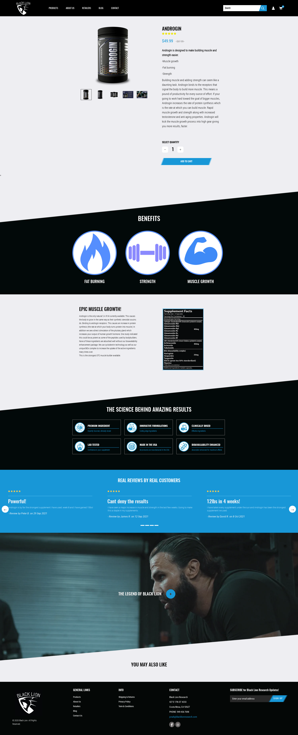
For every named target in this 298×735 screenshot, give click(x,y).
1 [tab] (142, 525)
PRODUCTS (53, 8)
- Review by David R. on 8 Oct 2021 (226, 516)
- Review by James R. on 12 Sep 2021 (128, 516)
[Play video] (171, 594)
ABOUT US (70, 8)
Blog (75, 710)
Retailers (76, 706)
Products (77, 696)
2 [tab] (147, 525)
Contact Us (77, 715)
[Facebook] (172, 724)
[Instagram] (178, 724)
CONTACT (115, 8)
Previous (5, 509)
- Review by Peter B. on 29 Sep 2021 (27, 513)
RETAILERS (86, 8)
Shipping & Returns (127, 696)
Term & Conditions (126, 706)
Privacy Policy (124, 701)
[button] (169, 33)
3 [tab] (152, 525)
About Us (77, 701)
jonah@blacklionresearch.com (183, 716)
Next (292, 509)
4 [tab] (156, 525)
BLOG (101, 8)
